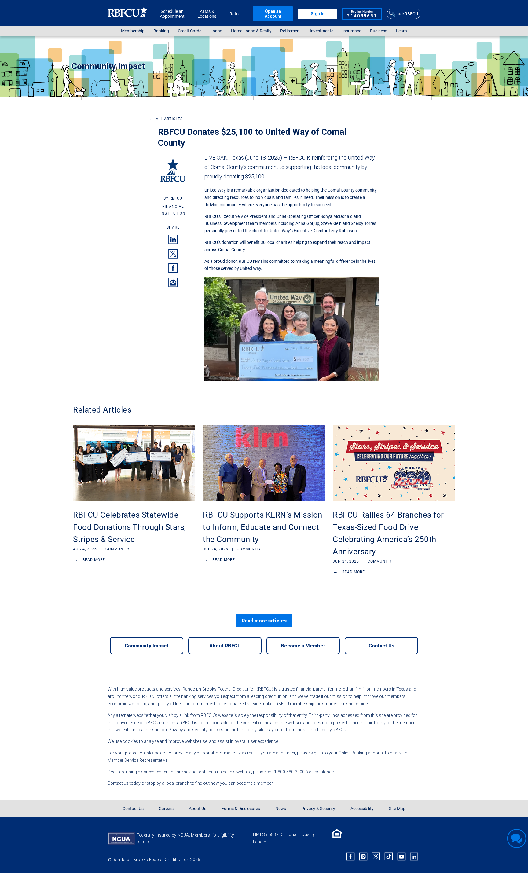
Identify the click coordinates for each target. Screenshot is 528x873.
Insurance (351, 31)
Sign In (317, 13)
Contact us (118, 783)
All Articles (166, 119)
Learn (401, 31)
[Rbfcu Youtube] (401, 856)
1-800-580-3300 (289, 771)
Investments (321, 31)
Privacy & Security (318, 808)
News (280, 808)
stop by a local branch (168, 783)
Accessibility (362, 808)
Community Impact (108, 66)
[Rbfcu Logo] (128, 14)
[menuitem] (133, 31)
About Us (197, 808)
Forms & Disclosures (241, 808)
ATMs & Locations (206, 14)
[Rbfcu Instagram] (363, 856)
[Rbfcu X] (376, 856)
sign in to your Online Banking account (347, 752)
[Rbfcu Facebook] (350, 856)
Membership (133, 31)
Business (378, 31)
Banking (161, 31)
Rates (234, 13)
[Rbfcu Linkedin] (414, 856)
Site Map (397, 808)
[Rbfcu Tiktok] (388, 856)
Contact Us (133, 808)
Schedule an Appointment (172, 14)
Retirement (290, 31)
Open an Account (273, 14)
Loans (216, 31)
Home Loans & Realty (251, 31)
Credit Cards (189, 31)
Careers (166, 808)
